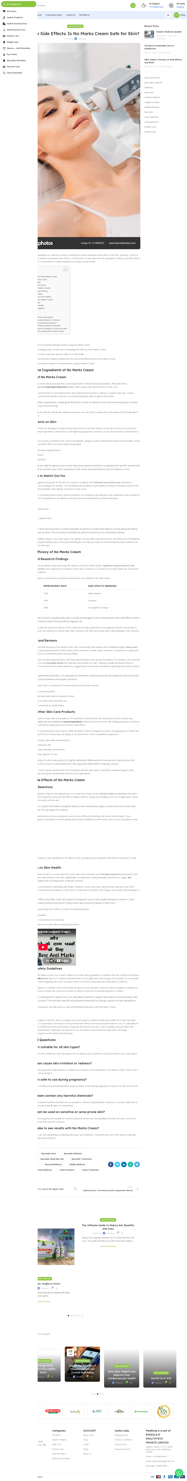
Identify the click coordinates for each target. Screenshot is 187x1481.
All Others (56, 1435)
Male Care (56, 1444)
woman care (150, 131)
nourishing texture (55, 662)
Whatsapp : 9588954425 (156, 1465)
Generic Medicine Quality (169, 31)
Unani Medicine (151, 117)
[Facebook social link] (110, 1164)
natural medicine (53, 1164)
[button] (68, 1315)
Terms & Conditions (123, 1439)
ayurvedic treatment (81, 1159)
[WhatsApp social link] (130, 1164)
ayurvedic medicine (73, 1153)
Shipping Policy (121, 1435)
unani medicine (44, 1170)
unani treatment (90, 1170)
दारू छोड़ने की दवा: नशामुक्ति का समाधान (42, 1283)
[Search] (133, 5)
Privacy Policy (121, 1444)
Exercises (149, 92)
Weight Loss (150, 126)
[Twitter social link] (117, 1164)
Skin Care (148, 112)
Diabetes (148, 87)
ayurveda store (48, 1153)
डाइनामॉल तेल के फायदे (156, 1378)
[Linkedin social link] (124, 1164)
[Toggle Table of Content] (64, 269)
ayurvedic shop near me (52, 1159)
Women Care (58, 1449)
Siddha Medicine (151, 107)
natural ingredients (73, 721)
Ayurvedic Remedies (61, 1458)
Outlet (86, 1444)
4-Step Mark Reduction (55, 387)
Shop (85, 1439)
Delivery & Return (122, 1449)
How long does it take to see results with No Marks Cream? (41, 331)
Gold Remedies (59, 1453)
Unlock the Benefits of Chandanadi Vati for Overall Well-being (77, 1369)
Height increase (151, 102)
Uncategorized (75, 26)
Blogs (85, 1449)
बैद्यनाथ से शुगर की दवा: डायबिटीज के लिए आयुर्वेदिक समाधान (38, 1369)
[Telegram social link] (137, 1164)
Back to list (75, 1188)
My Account (88, 1435)
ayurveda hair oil (152, 77)
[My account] (168, 15)
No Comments (164, 52)
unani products (67, 1170)
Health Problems (152, 97)
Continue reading (42, 1301)
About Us (87, 1453)
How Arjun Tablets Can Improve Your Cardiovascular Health (117, 1375)
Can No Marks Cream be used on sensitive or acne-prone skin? (42, 328)
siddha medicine (77, 1164)
